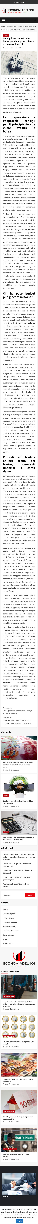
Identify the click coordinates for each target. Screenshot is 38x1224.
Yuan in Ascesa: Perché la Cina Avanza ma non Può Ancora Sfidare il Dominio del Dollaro (18, 764)
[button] (3, 20)
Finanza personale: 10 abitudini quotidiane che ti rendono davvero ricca (18, 838)
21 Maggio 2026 (15, 806)
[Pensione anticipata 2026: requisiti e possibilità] (19, 1140)
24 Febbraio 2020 (16, 48)
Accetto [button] (19, 1221)
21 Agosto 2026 (15, 1009)
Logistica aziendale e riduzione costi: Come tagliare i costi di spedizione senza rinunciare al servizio (19, 856)
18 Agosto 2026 (15, 1084)
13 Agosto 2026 (15, 1122)
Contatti (5, 1197)
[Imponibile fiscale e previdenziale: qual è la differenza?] (19, 1065)
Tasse (5, 939)
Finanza (6, 35)
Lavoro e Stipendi (9, 914)
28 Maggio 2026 (15, 770)
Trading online (8, 944)
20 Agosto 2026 (15, 1047)
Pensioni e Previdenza (11, 931)
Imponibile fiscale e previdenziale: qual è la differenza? (18, 871)
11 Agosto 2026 (15, 1159)
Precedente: (18, 711)
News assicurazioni (10, 922)
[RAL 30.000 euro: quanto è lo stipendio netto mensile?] (19, 1027)
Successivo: (17, 720)
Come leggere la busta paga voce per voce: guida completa (18, 878)
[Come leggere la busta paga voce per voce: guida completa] (19, 1102)
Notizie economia (9, 926)
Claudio (7, 1009)
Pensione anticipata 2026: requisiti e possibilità (16, 885)
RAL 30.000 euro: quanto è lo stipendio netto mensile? (17, 865)
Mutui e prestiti (8, 918)
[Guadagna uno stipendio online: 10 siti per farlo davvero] (19, 786)
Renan (6, 48)
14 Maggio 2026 (15, 843)
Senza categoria (8, 935)
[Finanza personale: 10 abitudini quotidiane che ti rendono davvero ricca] (19, 823)
